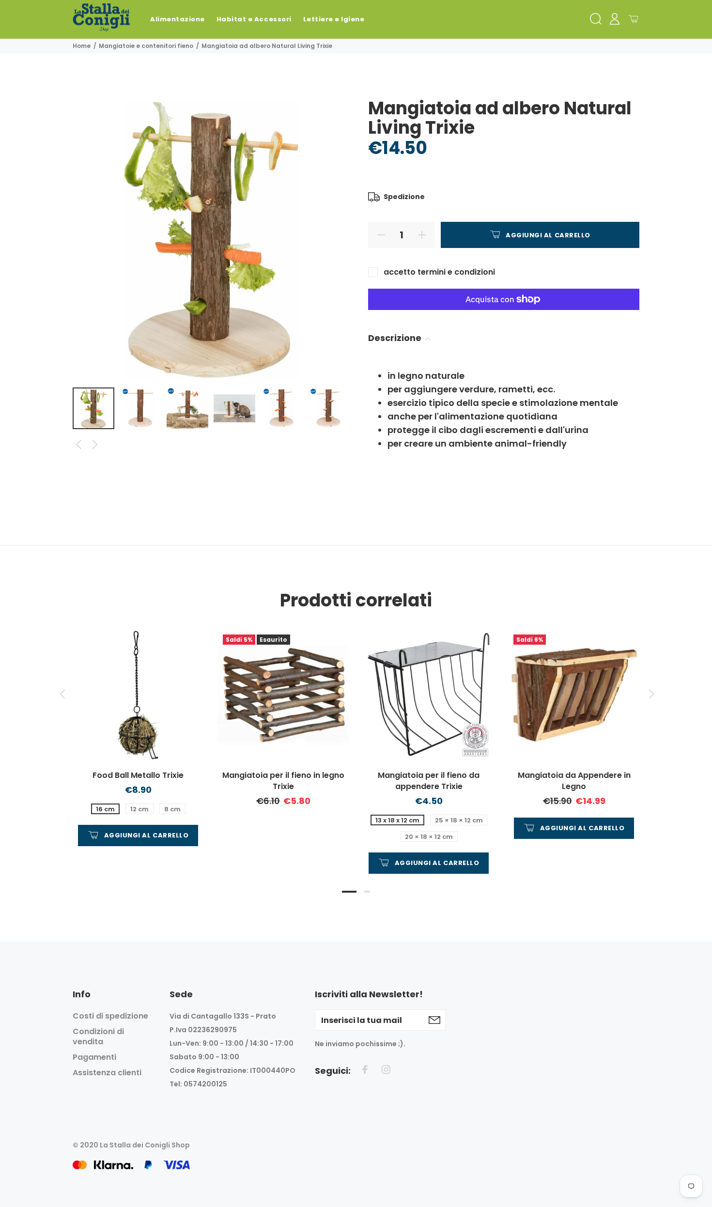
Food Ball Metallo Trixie (138, 775)
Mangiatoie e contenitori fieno (146, 46)
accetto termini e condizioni (439, 272)
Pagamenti (94, 1057)
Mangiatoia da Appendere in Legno (574, 781)
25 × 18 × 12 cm (459, 820)
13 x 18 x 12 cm (397, 820)
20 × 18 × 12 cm (429, 836)
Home (82, 46)
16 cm (105, 809)
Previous (78, 444)
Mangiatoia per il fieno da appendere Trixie (429, 781)
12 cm (139, 809)
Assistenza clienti (107, 1072)
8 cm (172, 809)
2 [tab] (367, 892)
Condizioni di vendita (98, 1037)
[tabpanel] (138, 728)
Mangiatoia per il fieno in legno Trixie (283, 781)
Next (95, 444)
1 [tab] (349, 892)
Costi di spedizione (110, 1016)
